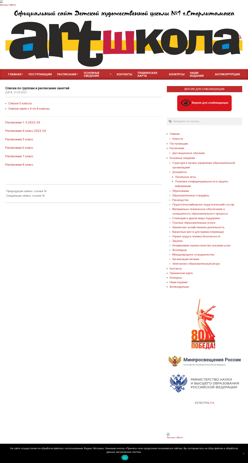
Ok (125, 457)
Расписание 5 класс (19, 139)
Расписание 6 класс (19, 147)
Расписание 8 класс (19, 164)
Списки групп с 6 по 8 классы (29, 108)
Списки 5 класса (20, 103)
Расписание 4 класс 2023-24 (25, 131)
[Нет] (243, 453)
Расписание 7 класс (19, 156)
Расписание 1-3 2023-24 (22, 122)
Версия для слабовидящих (209, 102)
